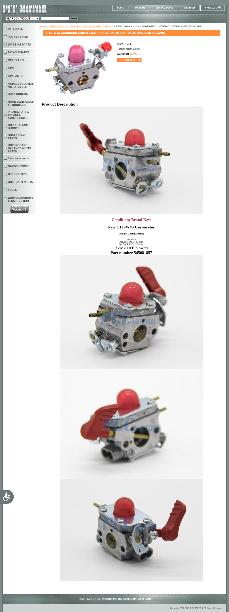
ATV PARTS (15, 76)
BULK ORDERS (18, 93)
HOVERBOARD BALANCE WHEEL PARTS (20, 148)
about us (139, 7)
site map (189, 7)
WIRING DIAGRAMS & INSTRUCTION (20, 199)
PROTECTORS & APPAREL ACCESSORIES (18, 115)
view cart (211, 7)
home (120, 7)
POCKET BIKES (18, 36)
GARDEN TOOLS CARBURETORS (89, 26)
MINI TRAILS (16, 60)
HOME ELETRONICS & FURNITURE (21, 103)
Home (41, 26)
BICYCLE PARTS (18, 52)
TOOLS (12, 189)
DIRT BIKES (15, 28)
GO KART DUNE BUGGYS (18, 127)
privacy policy (165, 7)
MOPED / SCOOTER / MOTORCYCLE (21, 85)
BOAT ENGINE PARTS (17, 137)
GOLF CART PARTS (20, 182)
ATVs (11, 68)
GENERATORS (17, 174)
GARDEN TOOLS (57, 26)
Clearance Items (18, 158)
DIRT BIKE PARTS (19, 44)
